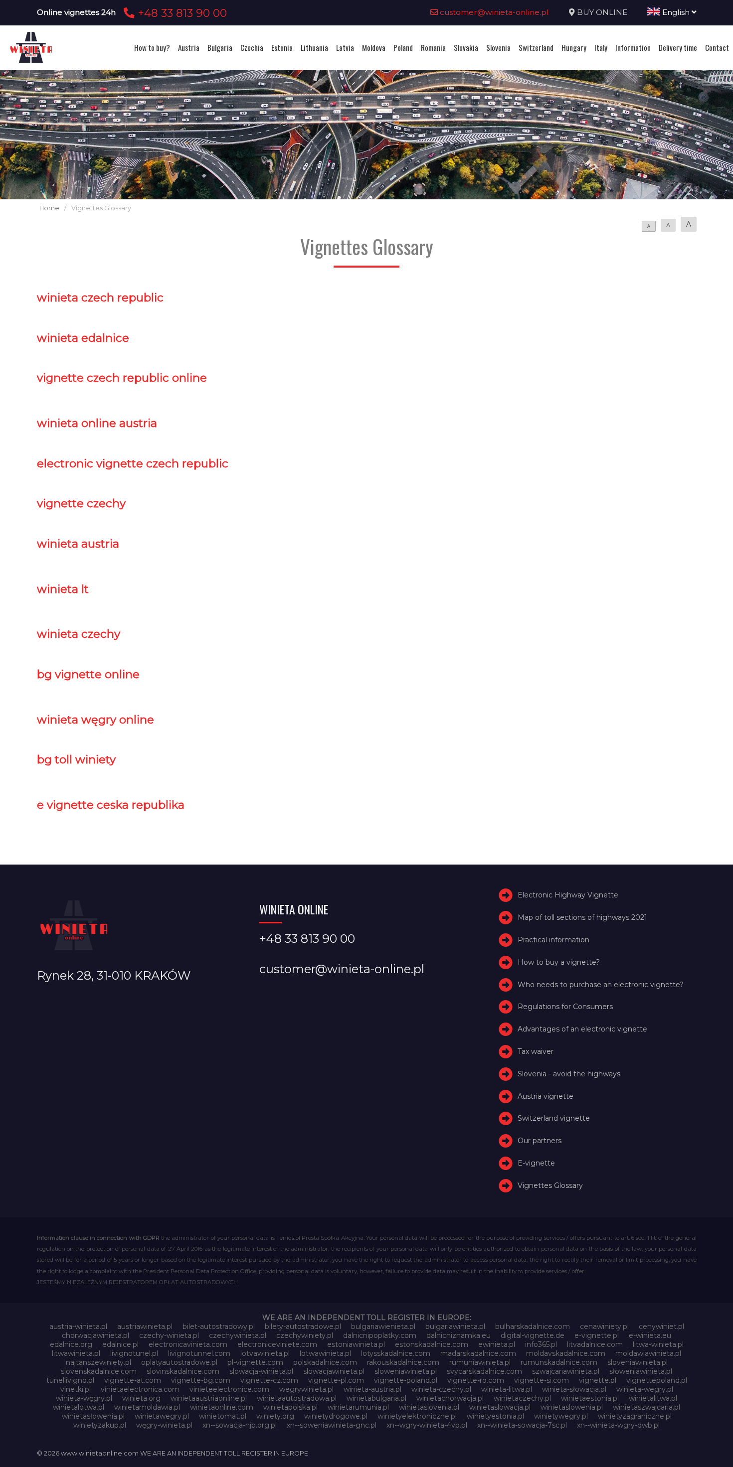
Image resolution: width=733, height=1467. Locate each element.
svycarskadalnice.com (484, 1371)
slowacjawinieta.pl (334, 1371)
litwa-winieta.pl (658, 1344)
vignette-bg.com (200, 1380)
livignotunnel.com (199, 1353)
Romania (433, 47)
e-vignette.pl (596, 1335)
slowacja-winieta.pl (261, 1371)
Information (633, 47)
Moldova (373, 47)
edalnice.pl (120, 1344)
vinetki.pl (75, 1389)
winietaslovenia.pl (429, 1407)
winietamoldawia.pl (147, 1407)
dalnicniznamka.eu (458, 1335)
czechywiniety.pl (304, 1335)
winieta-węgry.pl (84, 1398)
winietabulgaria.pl (376, 1398)
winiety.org (275, 1416)
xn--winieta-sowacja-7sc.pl (522, 1425)
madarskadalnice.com (478, 1353)
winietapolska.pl (290, 1407)
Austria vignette (545, 1096)
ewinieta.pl (496, 1344)
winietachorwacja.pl (450, 1398)
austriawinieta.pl (145, 1326)
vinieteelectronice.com (229, 1389)
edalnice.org (71, 1344)
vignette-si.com (541, 1380)
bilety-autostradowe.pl (303, 1326)
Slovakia (466, 47)
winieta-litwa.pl (506, 1389)
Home (49, 208)
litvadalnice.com (595, 1344)
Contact (717, 47)
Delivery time (678, 47)
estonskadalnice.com (431, 1344)
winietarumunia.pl (358, 1407)
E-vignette (536, 1163)
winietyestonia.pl (495, 1416)
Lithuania (314, 47)
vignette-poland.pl (405, 1380)
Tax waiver (535, 1051)
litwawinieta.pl (76, 1353)
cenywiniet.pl (661, 1326)
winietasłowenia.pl (93, 1416)
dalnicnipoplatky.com (379, 1335)
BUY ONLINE (602, 12)
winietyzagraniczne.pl (635, 1416)
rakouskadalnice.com (403, 1362)
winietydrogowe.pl (335, 1416)
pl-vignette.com (255, 1362)
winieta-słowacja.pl (574, 1389)
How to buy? (152, 47)
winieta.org (141, 1398)
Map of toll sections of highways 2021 (582, 917)
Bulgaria (219, 47)
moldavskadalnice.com (565, 1353)
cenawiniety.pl (604, 1326)
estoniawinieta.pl (356, 1344)
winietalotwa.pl (78, 1407)
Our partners (539, 1140)
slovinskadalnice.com (183, 1371)
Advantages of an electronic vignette (582, 1029)
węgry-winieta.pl (164, 1425)
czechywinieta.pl (237, 1335)
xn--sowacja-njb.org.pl (239, 1425)
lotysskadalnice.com (395, 1353)
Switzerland (536, 47)
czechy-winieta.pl (169, 1335)
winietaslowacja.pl (500, 1407)
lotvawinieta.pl (265, 1353)
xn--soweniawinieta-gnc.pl (331, 1425)
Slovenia (498, 47)
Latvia (345, 47)
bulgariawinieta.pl (455, 1326)
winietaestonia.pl (590, 1398)
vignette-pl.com (336, 1380)
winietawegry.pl (162, 1416)
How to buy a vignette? (559, 962)
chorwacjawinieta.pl (95, 1335)
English (676, 12)
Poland (403, 47)
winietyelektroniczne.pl (417, 1416)
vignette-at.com (132, 1380)
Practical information (553, 939)
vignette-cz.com (269, 1380)
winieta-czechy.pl (441, 1389)
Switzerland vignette (554, 1118)
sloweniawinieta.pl (405, 1371)
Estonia (282, 47)
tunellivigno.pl (70, 1380)
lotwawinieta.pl (325, 1353)
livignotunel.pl (134, 1353)
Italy (600, 47)
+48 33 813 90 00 (181, 12)
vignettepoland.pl (656, 1380)
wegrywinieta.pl (306, 1389)
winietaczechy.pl (522, 1398)
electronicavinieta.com (188, 1344)
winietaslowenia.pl (572, 1407)
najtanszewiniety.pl (98, 1362)
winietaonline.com (221, 1407)
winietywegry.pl (561, 1416)
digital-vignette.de (532, 1335)
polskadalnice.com (325, 1362)
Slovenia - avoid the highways (569, 1073)
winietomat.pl (222, 1416)
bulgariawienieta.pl (383, 1326)
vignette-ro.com (475, 1380)
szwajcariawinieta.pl (565, 1371)
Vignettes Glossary (550, 1185)
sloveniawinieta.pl (637, 1362)
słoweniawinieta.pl (640, 1371)
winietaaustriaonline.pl (209, 1398)
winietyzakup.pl (99, 1425)
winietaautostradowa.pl (297, 1398)
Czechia (251, 47)
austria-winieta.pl (78, 1326)
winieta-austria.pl (372, 1389)
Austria (188, 47)
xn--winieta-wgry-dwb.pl (618, 1425)
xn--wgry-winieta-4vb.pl (426, 1425)
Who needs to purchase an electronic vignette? (601, 984)
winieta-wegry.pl (644, 1389)
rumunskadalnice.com (559, 1362)
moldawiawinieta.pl (648, 1353)
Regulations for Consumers (565, 1007)
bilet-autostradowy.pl (219, 1326)
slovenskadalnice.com (99, 1371)
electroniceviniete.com (277, 1344)
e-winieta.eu (650, 1335)
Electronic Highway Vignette (568, 895)
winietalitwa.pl (653, 1398)
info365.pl (541, 1344)
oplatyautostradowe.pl (179, 1362)
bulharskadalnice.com (532, 1326)
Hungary (573, 47)
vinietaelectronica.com (140, 1389)
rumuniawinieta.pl (480, 1362)
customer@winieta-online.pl (493, 12)
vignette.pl (597, 1380)
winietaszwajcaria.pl (646, 1407)
